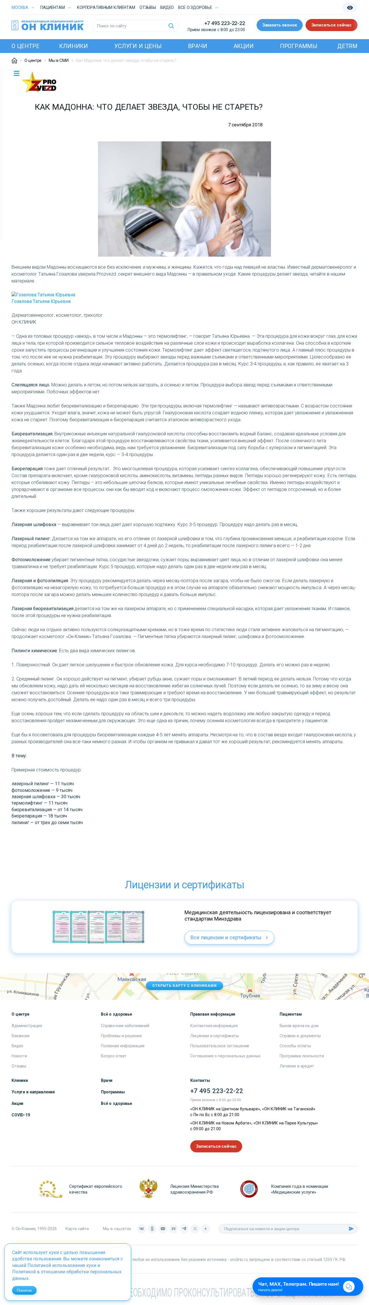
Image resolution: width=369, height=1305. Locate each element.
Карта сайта (77, 1228)
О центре (25, 46)
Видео (17, 1046)
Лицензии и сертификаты (214, 1035)
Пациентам (52, 7)
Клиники (73, 46)
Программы (298, 46)
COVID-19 (21, 1115)
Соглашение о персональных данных (225, 1056)
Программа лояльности (302, 1056)
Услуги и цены (137, 46)
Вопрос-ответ (114, 1056)
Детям (347, 46)
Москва (20, 7)
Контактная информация (214, 1025)
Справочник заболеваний (125, 1025)
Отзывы (148, 7)
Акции (244, 46)
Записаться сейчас (331, 25)
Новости (19, 1056)
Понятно (24, 1290)
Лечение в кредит (297, 1066)
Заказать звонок (279, 25)
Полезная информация (122, 1046)
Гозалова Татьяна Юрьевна (41, 301)
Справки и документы (300, 1035)
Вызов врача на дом (299, 1025)
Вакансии (20, 1035)
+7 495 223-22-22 (224, 23)
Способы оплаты (295, 1046)
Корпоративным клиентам (106, 7)
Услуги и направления (33, 1092)
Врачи (197, 46)
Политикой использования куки (61, 1265)
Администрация (27, 1025)
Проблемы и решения (121, 1035)
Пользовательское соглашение (219, 1046)
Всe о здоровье (195, 7)
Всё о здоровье (116, 1103)
